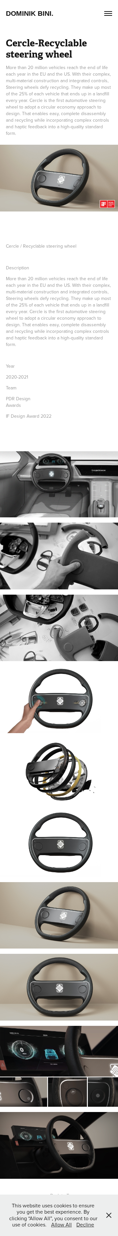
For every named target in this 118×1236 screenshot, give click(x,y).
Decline (85, 1224)
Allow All (61, 1224)
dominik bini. (29, 13)
